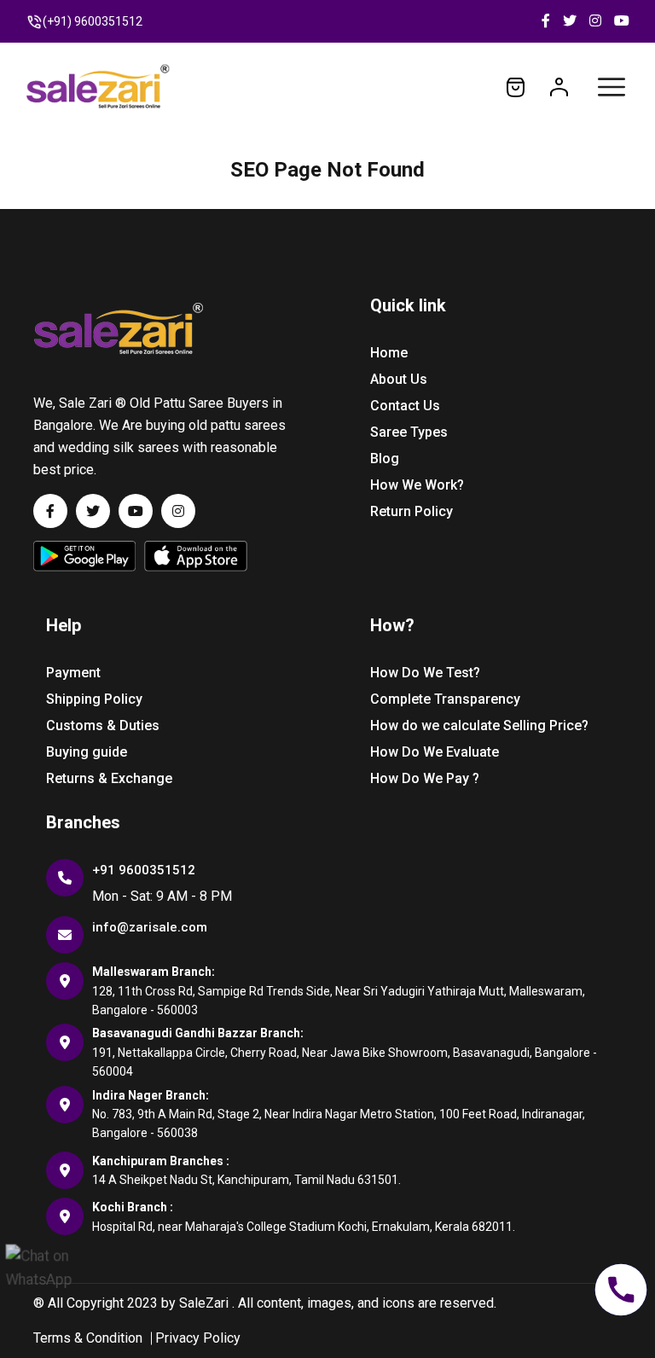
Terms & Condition (87, 1338)
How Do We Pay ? (424, 778)
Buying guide (86, 752)
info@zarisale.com (149, 927)
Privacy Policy (198, 1338)
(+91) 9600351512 (92, 21)
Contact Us (405, 406)
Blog (384, 458)
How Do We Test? (425, 672)
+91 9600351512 (143, 870)
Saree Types (409, 432)
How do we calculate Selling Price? (479, 725)
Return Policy (411, 511)
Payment (73, 672)
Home (389, 353)
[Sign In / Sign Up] (559, 86)
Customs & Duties (102, 725)
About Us (398, 379)
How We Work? (417, 485)
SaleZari (204, 1303)
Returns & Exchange (109, 778)
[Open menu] (611, 87)
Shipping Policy (94, 699)
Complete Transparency (445, 699)
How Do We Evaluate (434, 752)
